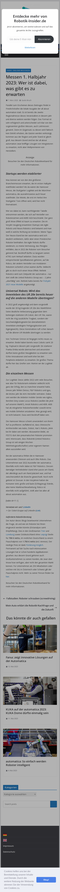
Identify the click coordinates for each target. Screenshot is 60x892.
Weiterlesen (30, 47)
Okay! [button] (46, 880)
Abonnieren (44, 39)
